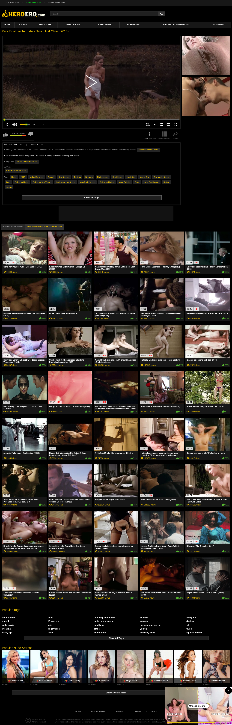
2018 (23, 177)
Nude (13, 177)
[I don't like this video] (31, 135)
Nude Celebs (124, 182)
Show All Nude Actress (116, 693)
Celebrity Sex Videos (42, 182)
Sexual (51, 177)
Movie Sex (144, 177)
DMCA (154, 712)
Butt (8, 182)
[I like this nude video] (5, 135)
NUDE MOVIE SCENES (27, 162)
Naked (166, 182)
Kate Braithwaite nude (148, 150)
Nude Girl (131, 177)
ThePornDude (217, 25)
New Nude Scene (87, 182)
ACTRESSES (133, 25)
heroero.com (41, 719)
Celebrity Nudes (107, 182)
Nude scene (102, 177)
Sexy (137, 182)
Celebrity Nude (21, 182)
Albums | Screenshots (176, 25)
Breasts (89, 177)
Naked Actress (36, 177)
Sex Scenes (64, 177)
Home (7, 25)
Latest (23, 25)
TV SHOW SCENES (11, 3)
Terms (138, 712)
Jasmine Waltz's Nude (56, 3)
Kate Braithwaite (151, 182)
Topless (77, 177)
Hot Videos (117, 177)
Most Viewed (73, 25)
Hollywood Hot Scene (65, 182)
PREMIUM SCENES (33, 3)
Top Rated (45, 25)
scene (9, 187)
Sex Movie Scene (161, 177)
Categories (105, 25)
